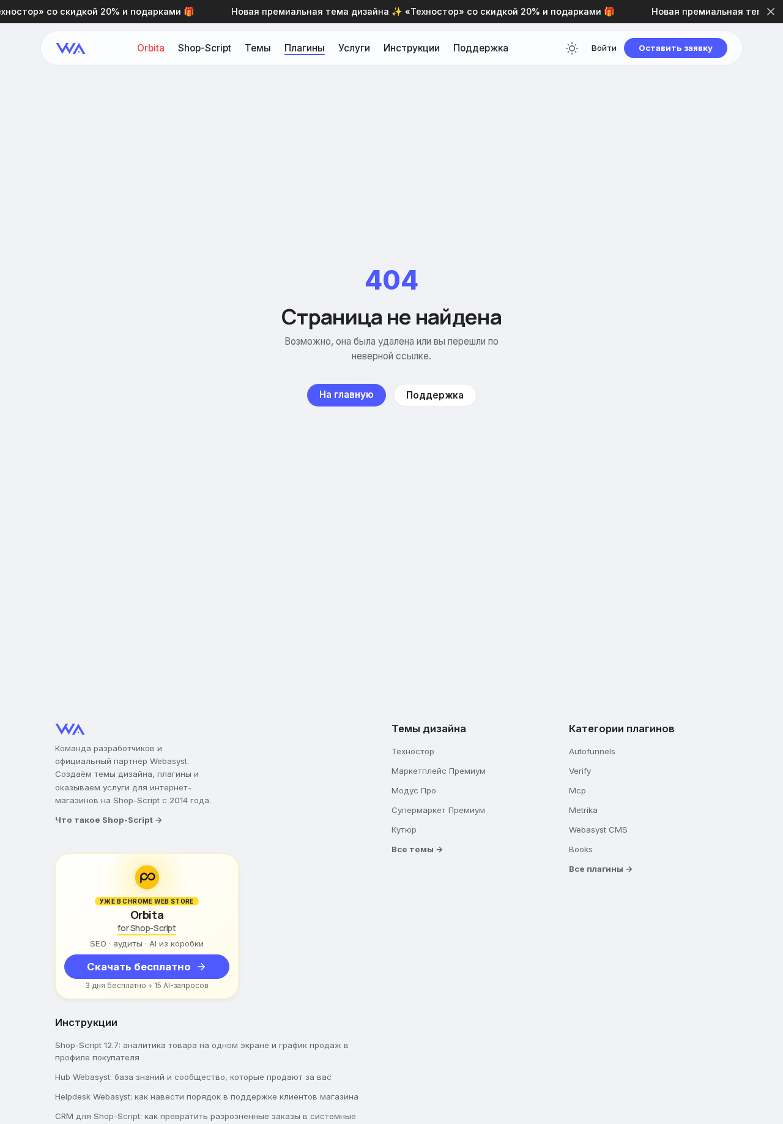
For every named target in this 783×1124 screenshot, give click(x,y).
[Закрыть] (770, 11)
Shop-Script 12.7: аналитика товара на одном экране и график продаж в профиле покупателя (202, 1051)
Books (581, 849)
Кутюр (404, 829)
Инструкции (412, 48)
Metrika (583, 810)
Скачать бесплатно (139, 967)
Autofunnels (592, 751)
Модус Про (414, 790)
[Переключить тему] (572, 48)
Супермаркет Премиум (438, 810)
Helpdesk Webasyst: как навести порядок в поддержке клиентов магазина (206, 1096)
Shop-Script (204, 48)
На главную (346, 394)
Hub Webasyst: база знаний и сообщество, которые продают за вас (193, 1077)
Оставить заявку (676, 48)
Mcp (577, 790)
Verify (580, 771)
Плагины (304, 48)
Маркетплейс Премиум (439, 771)
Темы (258, 48)
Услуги (354, 48)
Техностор (413, 751)
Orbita (151, 48)
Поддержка (480, 48)
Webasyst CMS (598, 829)
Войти (604, 48)
